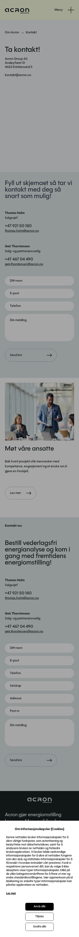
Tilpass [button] (39, 916)
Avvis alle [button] (40, 906)
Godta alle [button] (39, 926)
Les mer (11, 893)
